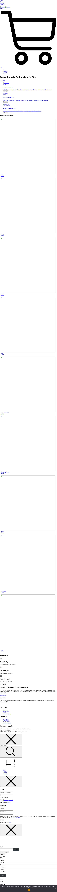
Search (1, 846)
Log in (2, 800)
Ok (28, 889)
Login (10, 822)
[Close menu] (11, 739)
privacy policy (17, 817)
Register (8, 802)
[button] (2, 80)
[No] (55, 888)
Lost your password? (8, 800)
